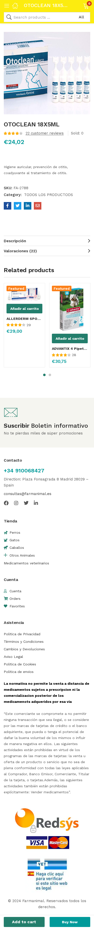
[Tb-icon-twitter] (26, 503)
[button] (79, 5)
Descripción (15, 241)
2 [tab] (50, 375)
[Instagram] (16, 503)
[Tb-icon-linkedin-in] (36, 503)
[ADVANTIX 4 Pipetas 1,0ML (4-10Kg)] (70, 308)
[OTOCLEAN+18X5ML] (17, 206)
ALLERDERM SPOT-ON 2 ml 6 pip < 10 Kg (24, 319)
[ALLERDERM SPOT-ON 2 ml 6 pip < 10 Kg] (24, 293)
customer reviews (45, 133)
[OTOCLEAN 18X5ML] (7, 206)
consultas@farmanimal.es (27, 494)
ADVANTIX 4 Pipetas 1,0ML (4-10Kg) (70, 349)
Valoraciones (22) (20, 251)
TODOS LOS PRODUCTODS (48, 194)
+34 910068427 (24, 470)
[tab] (47, 241)
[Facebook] (6, 503)
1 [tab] (44, 375)
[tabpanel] (24, 327)
